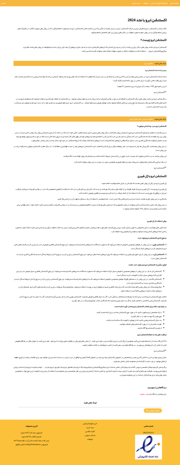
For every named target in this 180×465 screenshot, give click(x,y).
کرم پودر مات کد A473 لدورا (31, 433)
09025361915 (148, 433)
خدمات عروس (90, 435)
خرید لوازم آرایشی (90, 423)
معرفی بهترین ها (153, 410)
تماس (3, 3)
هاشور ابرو (148, 63)
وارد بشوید (144, 394)
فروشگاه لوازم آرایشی (159, 3)
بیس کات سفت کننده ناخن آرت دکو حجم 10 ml (31, 440)
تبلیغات (145, 3)
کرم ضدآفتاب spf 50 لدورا (31, 437)
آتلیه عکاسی (90, 431)
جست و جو (136, 3)
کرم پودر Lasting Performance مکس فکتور (31, 444)
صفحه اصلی (174, 3)
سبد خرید (90, 427)
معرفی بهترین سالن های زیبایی (141, 119)
